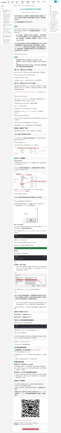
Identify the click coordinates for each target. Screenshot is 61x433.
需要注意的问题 (52, 27)
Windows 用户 (53, 17)
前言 (50, 8)
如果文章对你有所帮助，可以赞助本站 (30, 429)
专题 (13, 2)
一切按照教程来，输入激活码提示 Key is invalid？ (55, 25)
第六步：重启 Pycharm (54, 21)
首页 (9, 2)
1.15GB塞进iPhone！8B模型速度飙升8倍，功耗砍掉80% (7, 11)
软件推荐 (28, 2)
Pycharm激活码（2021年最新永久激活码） (23, 420)
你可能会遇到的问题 (53, 24)
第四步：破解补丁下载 (53, 14)
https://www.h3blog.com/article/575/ (25, 424)
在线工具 (34, 2)
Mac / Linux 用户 (53, 18)
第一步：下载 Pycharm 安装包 (54, 11)
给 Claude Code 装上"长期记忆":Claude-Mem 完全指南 (7, 25)
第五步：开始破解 (53, 15)
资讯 (19, 5)
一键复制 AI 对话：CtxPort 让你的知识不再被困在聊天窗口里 (7, 21)
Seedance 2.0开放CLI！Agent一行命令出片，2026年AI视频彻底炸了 (7, 15)
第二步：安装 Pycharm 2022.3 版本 (54, 12)
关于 (39, 2)
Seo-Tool (17, 2)
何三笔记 (28, 423)
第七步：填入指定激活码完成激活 (54, 22)
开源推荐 (22, 2)
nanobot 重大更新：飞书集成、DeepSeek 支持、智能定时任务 (7, 40)
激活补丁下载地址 (53, 31)
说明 (50, 10)
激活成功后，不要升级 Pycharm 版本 (55, 28)
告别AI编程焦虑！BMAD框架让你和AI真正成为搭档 (7, 37)
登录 (58, 2)
